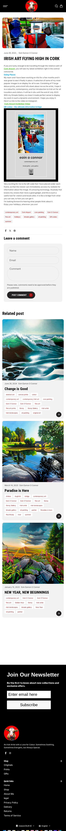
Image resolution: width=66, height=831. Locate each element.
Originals (8, 765)
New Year (39, 607)
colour (34, 394)
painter (34, 510)
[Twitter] (10, 231)
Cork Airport (26, 212)
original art (37, 413)
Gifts (6, 773)
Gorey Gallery (33, 408)
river (19, 514)
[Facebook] (6, 231)
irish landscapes (12, 413)
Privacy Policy (11, 802)
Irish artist (45, 408)
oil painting (42, 217)
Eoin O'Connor (25, 404)
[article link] (58, 414)
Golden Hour (19, 603)
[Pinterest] (14, 231)
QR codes (53, 217)
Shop (6, 789)
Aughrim (18, 496)
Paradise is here (46, 510)
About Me (9, 793)
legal (6, 798)
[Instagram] (10, 753)
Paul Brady (10, 514)
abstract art (10, 394)
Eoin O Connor (53, 212)
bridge (27, 496)
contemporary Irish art (31, 399)
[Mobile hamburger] (5, 6)
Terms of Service (12, 815)
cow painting (39, 212)
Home (7, 785)
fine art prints (11, 408)
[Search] (56, 6)
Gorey (21, 408)
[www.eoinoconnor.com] (31, 6)
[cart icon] (61, 6)
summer (8, 221)
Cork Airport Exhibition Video (17, 104)
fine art (7, 217)
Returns (8, 811)
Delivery (8, 806)
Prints (7, 769)
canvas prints (23, 394)
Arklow (8, 496)
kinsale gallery (29, 217)
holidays (17, 217)
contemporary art (11, 212)
